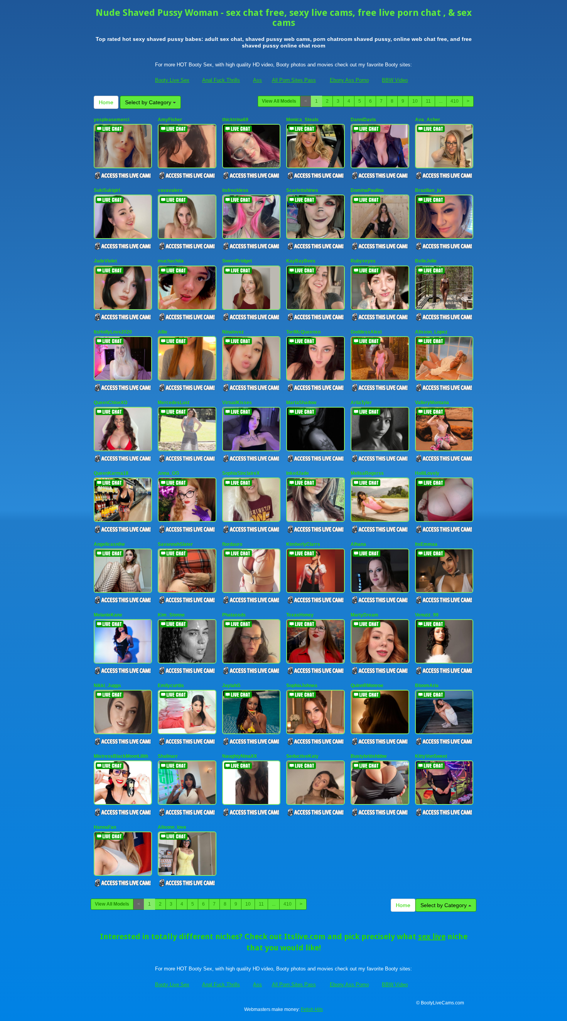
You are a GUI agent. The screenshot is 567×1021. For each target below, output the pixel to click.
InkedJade (297, 473)
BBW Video (395, 80)
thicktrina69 (235, 119)
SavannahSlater (175, 544)
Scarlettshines (302, 190)
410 (455, 101)
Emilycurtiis (171, 685)
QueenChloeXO (110, 402)
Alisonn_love (172, 827)
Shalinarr (168, 756)
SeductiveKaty (302, 756)
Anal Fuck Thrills (221, 80)
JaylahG (231, 685)
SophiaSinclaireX (241, 473)
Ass (257, 80)
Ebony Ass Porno (349, 80)
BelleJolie (426, 261)
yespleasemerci (111, 119)
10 (415, 101)
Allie (162, 332)
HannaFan (105, 827)
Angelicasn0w (109, 544)
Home (106, 102)
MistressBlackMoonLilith (121, 756)
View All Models (279, 101)
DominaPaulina (367, 190)
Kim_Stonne (171, 615)
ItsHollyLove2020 (113, 332)
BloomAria (427, 685)
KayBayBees (301, 261)
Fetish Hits (312, 1009)
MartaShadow (301, 402)
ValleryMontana (432, 402)
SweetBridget (237, 261)
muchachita (171, 261)
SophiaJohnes (301, 685)
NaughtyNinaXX (239, 756)
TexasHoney (300, 615)
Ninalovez (233, 332)
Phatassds (234, 615)
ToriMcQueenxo (303, 332)
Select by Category (149, 102)
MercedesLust (173, 402)
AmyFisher (170, 119)
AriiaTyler (361, 402)
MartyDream (364, 615)
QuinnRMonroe (367, 685)
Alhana (358, 544)
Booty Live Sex (172, 80)
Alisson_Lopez (431, 332)
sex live (432, 936)
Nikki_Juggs (107, 685)
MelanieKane (108, 615)
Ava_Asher (427, 119)
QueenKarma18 (111, 473)
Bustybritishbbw (368, 756)
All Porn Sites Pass (294, 80)
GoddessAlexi (366, 332)
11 (428, 101)
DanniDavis (363, 119)
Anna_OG (168, 473)
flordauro (232, 544)
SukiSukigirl (107, 190)
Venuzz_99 (427, 615)
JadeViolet (105, 261)
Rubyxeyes (363, 261)
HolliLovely (427, 473)
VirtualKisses (237, 402)
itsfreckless (235, 190)
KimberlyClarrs (303, 544)
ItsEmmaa (426, 544)
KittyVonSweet (431, 756)
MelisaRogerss (367, 473)
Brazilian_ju (428, 190)
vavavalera (170, 190)
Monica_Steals (302, 119)
